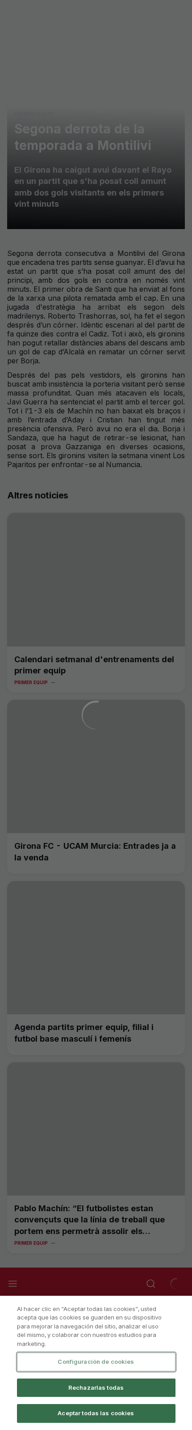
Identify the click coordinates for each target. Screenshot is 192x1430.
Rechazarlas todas (96, 1387)
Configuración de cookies (96, 1361)
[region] (96, 1363)
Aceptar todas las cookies (96, 1413)
